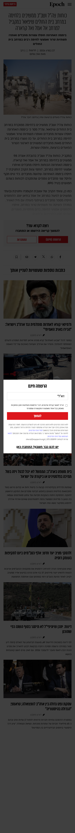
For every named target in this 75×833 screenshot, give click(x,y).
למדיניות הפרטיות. (35, 430)
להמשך (37, 416)
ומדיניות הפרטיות (54, 436)
